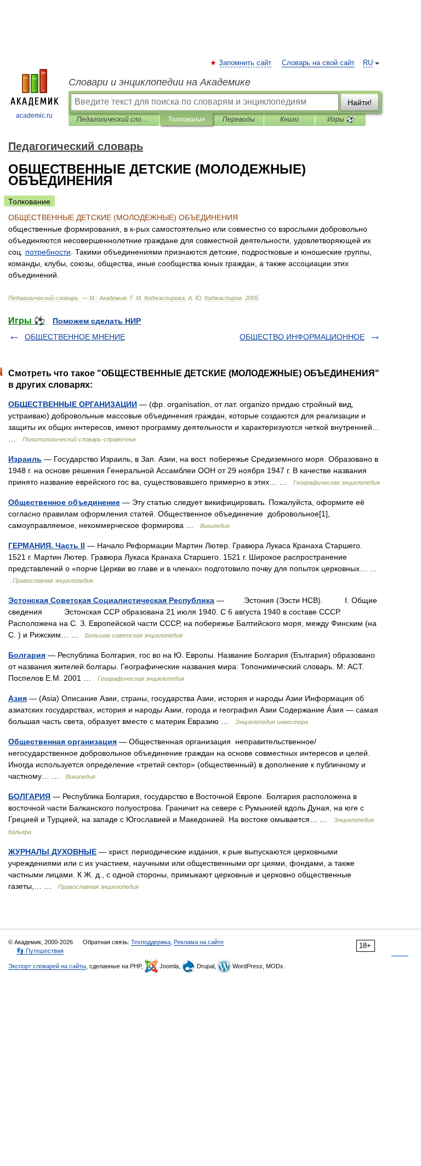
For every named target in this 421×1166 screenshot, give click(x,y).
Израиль (25, 459)
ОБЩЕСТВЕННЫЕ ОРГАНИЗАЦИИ (72, 404)
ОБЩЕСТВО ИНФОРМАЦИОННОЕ (302, 336)
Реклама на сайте (199, 942)
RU (368, 63)
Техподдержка (150, 942)
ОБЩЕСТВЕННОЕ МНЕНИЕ (75, 336)
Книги (289, 119)
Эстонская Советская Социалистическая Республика (111, 600)
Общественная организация (62, 741)
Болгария (26, 655)
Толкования (186, 119)
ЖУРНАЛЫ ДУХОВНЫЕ (52, 851)
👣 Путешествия (40, 950)
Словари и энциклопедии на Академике (160, 82)
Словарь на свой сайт (318, 63)
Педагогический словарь (114, 119)
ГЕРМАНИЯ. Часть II (46, 545)
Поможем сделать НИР (97, 321)
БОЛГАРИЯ (29, 796)
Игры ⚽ (340, 119)
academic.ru (34, 115)
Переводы (239, 119)
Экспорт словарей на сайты (47, 966)
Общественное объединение (64, 502)
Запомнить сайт (245, 63)
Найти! (360, 102)
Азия (17, 698)
